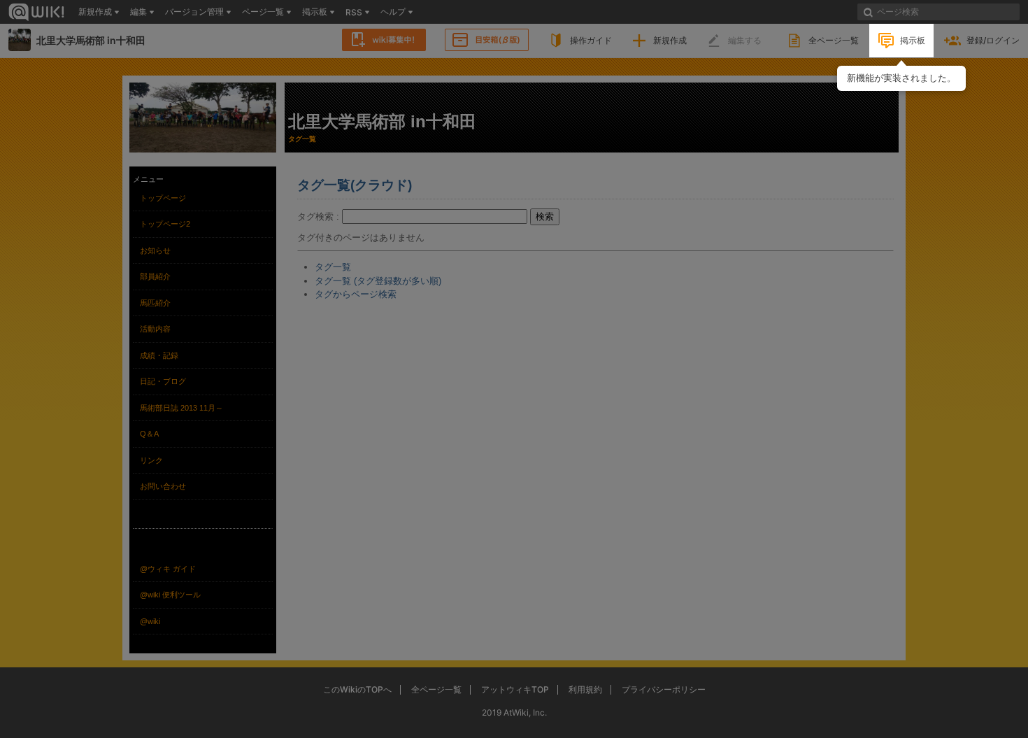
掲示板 (912, 40)
